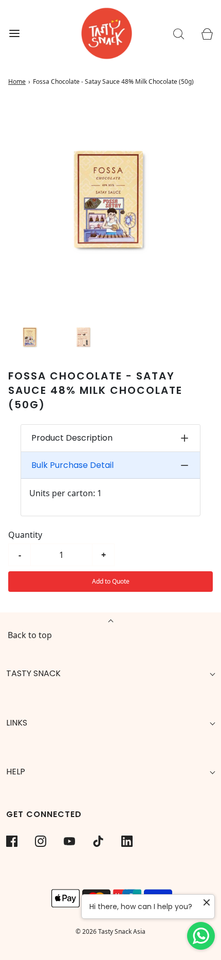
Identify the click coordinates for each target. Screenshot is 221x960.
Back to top (30, 635)
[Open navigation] (14, 34)
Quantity (25, 534)
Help (15, 771)
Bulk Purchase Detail (72, 465)
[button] (30, 336)
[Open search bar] (178, 34)
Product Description (72, 438)
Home (17, 81)
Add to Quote (111, 581)
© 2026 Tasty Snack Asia (110, 931)
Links (16, 723)
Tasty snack (33, 673)
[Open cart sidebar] (207, 34)
